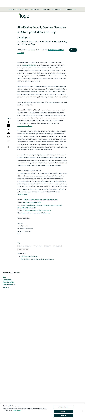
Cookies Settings (63, 407)
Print (4, 277)
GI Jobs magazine (38, 246)
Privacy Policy (17, 410)
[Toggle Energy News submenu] (29, 9)
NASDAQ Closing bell (23, 249)
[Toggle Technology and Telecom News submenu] (75, 9)
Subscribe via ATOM (9, 284)
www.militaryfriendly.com (24, 126)
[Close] (82, 411)
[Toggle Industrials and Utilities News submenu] (64, 9)
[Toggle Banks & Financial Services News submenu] (41, 9)
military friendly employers (24, 246)
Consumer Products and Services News (13, 9)
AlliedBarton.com (22, 194)
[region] (42, 411)
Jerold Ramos (57, 246)
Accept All (63, 415)
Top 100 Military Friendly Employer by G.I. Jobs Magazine (37, 259)
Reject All (63, 411)
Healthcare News (47, 9)
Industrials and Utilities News (58, 9)
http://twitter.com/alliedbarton (32, 202)
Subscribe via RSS (8, 282)
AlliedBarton (48, 246)
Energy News (24, 9)
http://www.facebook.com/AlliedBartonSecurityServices (40, 200)
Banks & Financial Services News (35, 9)
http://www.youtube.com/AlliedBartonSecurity (37, 210)
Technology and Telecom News (70, 9)
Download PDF (7, 279)
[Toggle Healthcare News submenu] (52, 9)
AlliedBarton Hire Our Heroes (29, 256)
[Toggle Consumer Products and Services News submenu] (18, 9)
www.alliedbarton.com (29, 65)
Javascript (6, 287)
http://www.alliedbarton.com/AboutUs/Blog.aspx (35, 213)
